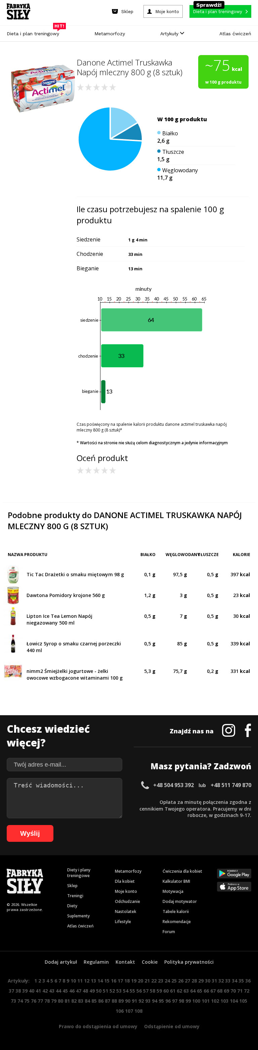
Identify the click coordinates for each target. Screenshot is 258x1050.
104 (234, 1001)
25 (174, 980)
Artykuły (170, 33)
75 (27, 1001)
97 (174, 1001)
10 (73, 980)
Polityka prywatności (189, 962)
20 (140, 980)
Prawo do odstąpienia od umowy (98, 1026)
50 (98, 991)
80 (60, 1001)
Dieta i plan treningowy (34, 32)
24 (167, 980)
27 (187, 980)
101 (206, 1001)
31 (214, 980)
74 (20, 1001)
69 (226, 991)
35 (241, 980)
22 (154, 980)
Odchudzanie (127, 901)
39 (25, 991)
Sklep (72, 885)
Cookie (150, 962)
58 (152, 991)
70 (233, 991)
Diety (72, 906)
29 (201, 980)
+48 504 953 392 (173, 785)
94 (154, 1001)
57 (145, 991)
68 (219, 991)
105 (243, 1001)
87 (107, 1001)
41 (38, 991)
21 (147, 980)
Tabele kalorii (176, 911)
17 (120, 980)
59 (159, 991)
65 (199, 991)
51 (105, 991)
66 (206, 991)
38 (18, 991)
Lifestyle (123, 921)
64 (193, 991)
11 (80, 980)
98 (181, 1001)
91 (134, 1001)
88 (114, 1001)
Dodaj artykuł (61, 962)
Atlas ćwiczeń (235, 33)
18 (127, 980)
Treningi (75, 896)
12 (86, 980)
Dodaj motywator (180, 901)
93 (147, 1001)
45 (65, 991)
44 (58, 991)
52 (112, 991)
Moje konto (126, 891)
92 (141, 1001)
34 (234, 980)
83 (80, 1001)
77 (40, 1001)
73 (13, 1001)
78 (47, 1001)
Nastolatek (125, 911)
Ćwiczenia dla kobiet (182, 871)
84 (87, 1001)
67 (213, 991)
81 (67, 1001)
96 (168, 1001)
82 (74, 1001)
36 (248, 980)
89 (121, 1001)
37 (11, 991)
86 (100, 1001)
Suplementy (78, 916)
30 (207, 980)
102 (215, 1001)
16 (113, 980)
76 (33, 1001)
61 (172, 991)
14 (100, 980)
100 (196, 1001)
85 (94, 1001)
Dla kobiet (125, 881)
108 (138, 1011)
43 (51, 991)
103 (224, 1001)
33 (227, 980)
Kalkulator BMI (176, 881)
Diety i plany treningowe (78, 872)
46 (72, 991)
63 (186, 991)
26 (180, 980)
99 (188, 1001)
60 (166, 991)
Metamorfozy (109, 33)
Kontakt (125, 962)
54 (125, 991)
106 (120, 1011)
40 (31, 991)
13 (93, 980)
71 (240, 991)
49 (92, 991)
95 (161, 1001)
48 (85, 991)
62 (179, 991)
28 (194, 980)
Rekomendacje (177, 921)
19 (133, 980)
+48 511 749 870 (231, 785)
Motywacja (173, 891)
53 (119, 991)
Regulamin (96, 962)
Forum (169, 931)
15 (107, 980)
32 (221, 980)
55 (132, 991)
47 (78, 991)
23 (160, 980)
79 (53, 1001)
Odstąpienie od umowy (172, 1026)
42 (45, 991)
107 (129, 1011)
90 (127, 1001)
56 (139, 991)
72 (246, 991)
